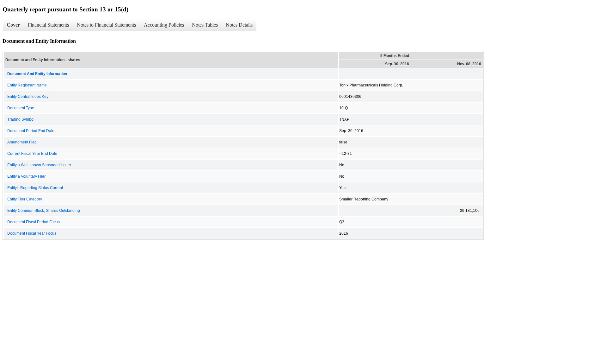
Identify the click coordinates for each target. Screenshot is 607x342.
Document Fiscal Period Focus (33, 222)
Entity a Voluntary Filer (26, 176)
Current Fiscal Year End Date (32, 153)
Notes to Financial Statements (106, 25)
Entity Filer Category (24, 199)
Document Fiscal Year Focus (31, 233)
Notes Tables (205, 25)
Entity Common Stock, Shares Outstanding (43, 210)
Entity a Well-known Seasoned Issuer (39, 165)
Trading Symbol (20, 119)
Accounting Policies (164, 25)
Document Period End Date (30, 131)
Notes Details (239, 25)
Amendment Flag (22, 142)
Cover (13, 25)
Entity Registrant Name (27, 85)
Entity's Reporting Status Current (35, 188)
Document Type (20, 108)
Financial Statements (48, 25)
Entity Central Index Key (27, 96)
